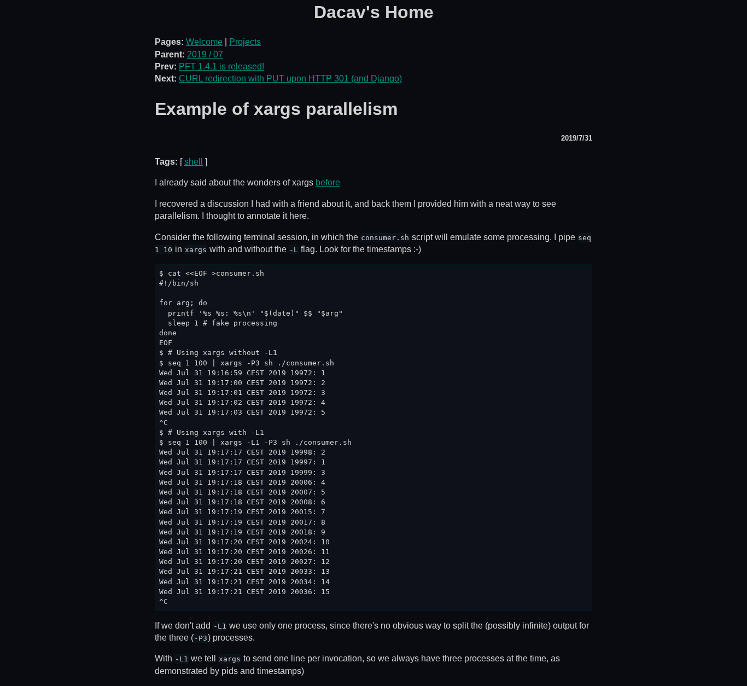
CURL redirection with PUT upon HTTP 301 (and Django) (290, 78)
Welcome (204, 41)
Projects (245, 41)
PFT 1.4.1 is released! (221, 66)
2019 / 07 (205, 54)
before (328, 182)
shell (193, 161)
